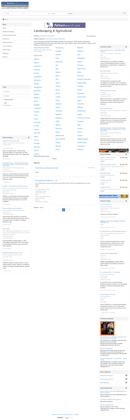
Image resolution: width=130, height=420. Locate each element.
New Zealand (60, 139)
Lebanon (59, 104)
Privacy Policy (6, 50)
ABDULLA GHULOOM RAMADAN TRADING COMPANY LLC (112, 221)
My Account (6, 39)
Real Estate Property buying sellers (55, 39)
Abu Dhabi (49, 50)
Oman (58, 149)
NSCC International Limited (107, 90)
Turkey (79, 132)
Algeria (36, 62)
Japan (58, 83)
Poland (79, 61)
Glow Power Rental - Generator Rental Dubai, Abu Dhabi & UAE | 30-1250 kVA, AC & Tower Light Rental (15, 164)
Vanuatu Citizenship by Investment (12, 208)
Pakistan (80, 47)
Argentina (37, 66)
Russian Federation (84, 79)
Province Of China (83, 118)
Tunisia (79, 128)
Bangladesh (38, 87)
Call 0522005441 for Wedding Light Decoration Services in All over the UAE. (113, 337)
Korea (58, 93)
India (57, 58)
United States (82, 142)
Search (71, 13)
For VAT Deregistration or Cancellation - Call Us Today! (113, 359)
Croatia (36, 126)
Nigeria (58, 142)
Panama (80, 51)
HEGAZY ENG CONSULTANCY (109, 253)
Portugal (80, 65)
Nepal (58, 132)
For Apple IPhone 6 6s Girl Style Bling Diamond (113, 231)
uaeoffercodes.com (105, 187)
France (36, 140)
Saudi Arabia (81, 83)
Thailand (80, 121)
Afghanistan (38, 55)
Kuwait (58, 97)
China (36, 119)
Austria (36, 73)
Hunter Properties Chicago (107, 294)
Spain (79, 100)
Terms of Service (7, 46)
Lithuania (59, 111)
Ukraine (80, 135)
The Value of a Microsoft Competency (110, 399)
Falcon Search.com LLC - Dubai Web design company (112, 50)
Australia (37, 69)
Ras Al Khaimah (38, 51)
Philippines (81, 58)
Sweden (80, 107)
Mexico (58, 125)
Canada (36, 111)
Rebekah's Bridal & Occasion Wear (12, 253)
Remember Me (9, 99)
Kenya (58, 89)
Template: (60, 417)
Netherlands (60, 135)
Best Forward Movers (106, 108)
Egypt (36, 136)
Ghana (36, 150)
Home (6, 19)
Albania (36, 59)
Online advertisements (106, 379)
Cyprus (36, 129)
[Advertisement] (16, 72)
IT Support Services (105, 180)
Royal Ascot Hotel (105, 71)
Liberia (58, 107)
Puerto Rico (81, 68)
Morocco (59, 128)
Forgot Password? (7, 105)
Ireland (58, 72)
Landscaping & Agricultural (46, 36)
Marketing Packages (8, 31)
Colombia (37, 122)
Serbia (79, 89)
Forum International (105, 204)
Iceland (58, 54)
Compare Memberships (9, 35)
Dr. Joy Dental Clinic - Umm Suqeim (110, 272)
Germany (37, 147)
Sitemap (5, 57)
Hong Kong (59, 47)
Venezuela (81, 146)
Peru (78, 54)
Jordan (58, 86)
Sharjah (44, 50)
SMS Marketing (104, 383)
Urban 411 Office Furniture (107, 157)
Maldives (59, 118)
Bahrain (36, 83)
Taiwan (79, 114)
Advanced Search (8, 42)
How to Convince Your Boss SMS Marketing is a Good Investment (113, 391)
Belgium (37, 97)
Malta (57, 121)
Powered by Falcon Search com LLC (62, 414)
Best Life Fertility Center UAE (11, 141)
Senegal (80, 86)
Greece (36, 154)
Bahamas (37, 80)
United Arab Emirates (41, 47)
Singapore (80, 93)
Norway (58, 146)
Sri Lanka (80, 104)
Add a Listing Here (91, 36)
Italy (57, 79)
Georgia (37, 143)
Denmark (37, 133)
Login (124, 13)
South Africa (81, 97)
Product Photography (106, 348)
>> (69, 210)
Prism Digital (6, 229)
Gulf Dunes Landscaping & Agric (46, 168)
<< (57, 210)
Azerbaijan (37, 76)
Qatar (79, 72)
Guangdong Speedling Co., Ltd (46, 180)
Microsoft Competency (106, 375)
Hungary (59, 51)
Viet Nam (80, 149)
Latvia (58, 100)
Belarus (36, 94)
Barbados (37, 90)
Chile (35, 115)
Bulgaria (37, 104)
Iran (57, 65)
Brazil (36, 101)
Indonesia (59, 61)
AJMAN (35, 50)
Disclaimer (6, 53)
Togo (79, 125)
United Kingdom (83, 139)
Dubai (39, 50)
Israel (57, 75)
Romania (80, 75)
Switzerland (81, 111)
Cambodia (37, 108)
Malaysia (59, 114)
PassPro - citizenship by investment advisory (15, 186)
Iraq (57, 68)
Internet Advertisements (107, 405)
